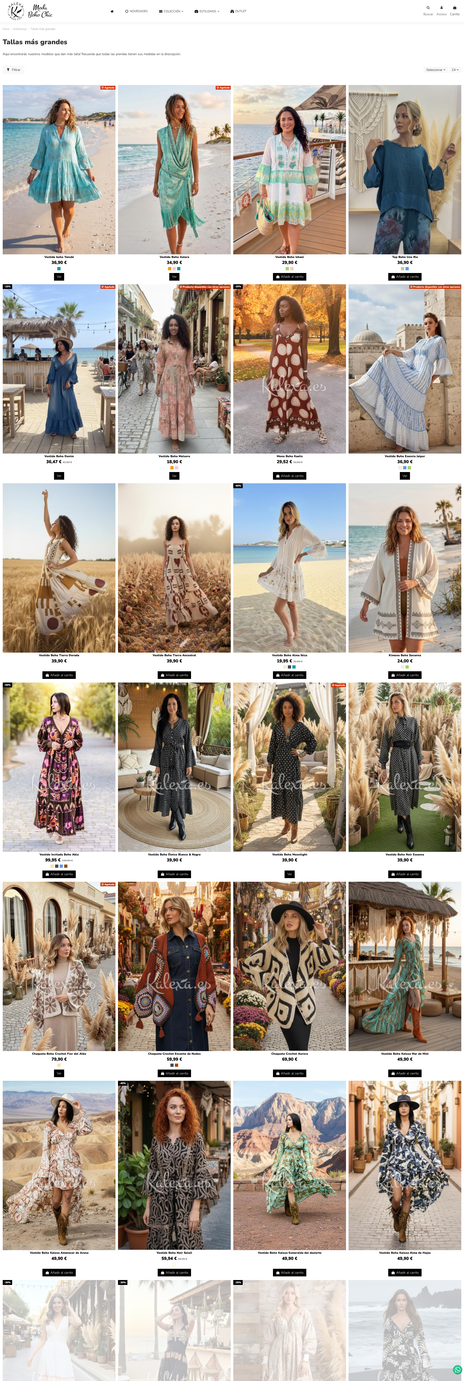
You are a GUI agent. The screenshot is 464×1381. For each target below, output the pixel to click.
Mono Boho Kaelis (290, 456)
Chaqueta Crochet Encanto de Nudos (174, 1054)
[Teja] (176, 1065)
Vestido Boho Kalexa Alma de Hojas (405, 1253)
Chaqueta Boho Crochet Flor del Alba (59, 1054)
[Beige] (52, 866)
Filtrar (15, 70)
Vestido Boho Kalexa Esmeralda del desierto (290, 1253)
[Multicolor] (174, 1264)
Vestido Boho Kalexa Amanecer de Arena (59, 1253)
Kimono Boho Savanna (405, 655)
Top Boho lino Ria (405, 257)
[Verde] (287, 268)
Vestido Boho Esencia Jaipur (405, 456)
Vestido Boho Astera (174, 257)
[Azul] (407, 268)
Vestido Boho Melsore (174, 456)
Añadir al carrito (292, 276)
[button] (171, 11)
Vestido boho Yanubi (59, 257)
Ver (59, 276)
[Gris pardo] (402, 268)
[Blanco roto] (400, 467)
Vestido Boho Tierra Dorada (59, 655)
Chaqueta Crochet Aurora (289, 1054)
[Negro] (289, 667)
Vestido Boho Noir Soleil (174, 1253)
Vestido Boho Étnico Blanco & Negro (174, 855)
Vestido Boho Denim (59, 456)
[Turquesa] (59, 268)
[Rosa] (174, 268)
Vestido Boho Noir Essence (405, 855)
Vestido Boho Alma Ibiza (289, 655)
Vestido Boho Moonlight (289, 855)
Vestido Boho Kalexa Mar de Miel (405, 1054)
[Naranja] (169, 268)
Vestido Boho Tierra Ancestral (174, 655)
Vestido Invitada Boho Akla (59, 855)
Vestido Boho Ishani (289, 257)
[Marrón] (65, 866)
